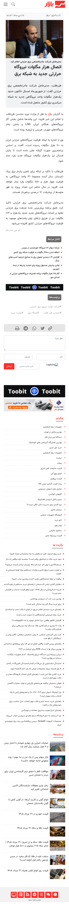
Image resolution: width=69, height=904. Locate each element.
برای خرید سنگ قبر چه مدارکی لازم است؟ (43, 604)
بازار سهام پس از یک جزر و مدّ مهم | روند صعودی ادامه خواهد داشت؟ (28, 759)
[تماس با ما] (48, 895)
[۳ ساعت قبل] (57, 775)
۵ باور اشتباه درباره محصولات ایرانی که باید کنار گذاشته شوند (35, 668)
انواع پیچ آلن (56, 473)
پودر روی (58, 525)
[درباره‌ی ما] (55, 895)
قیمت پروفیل (56, 478)
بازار (50, 114)
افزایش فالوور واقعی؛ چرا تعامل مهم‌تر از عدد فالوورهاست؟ (36, 620)
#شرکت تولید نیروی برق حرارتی (45, 307)
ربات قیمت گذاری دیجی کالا (50, 484)
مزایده (59, 458)
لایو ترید (58, 520)
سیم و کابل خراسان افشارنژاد (50, 499)
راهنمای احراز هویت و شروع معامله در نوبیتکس (41, 710)
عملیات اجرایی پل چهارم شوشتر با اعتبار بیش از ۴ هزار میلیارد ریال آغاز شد (26, 745)
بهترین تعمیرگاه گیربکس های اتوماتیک (45, 442)
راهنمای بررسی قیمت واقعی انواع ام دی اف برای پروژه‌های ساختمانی (32, 643)
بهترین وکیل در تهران (53, 432)
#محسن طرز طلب (52, 313)
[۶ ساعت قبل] (57, 831)
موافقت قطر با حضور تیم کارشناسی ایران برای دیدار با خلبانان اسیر (26, 773)
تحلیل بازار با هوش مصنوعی (50, 489)
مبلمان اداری (56, 509)
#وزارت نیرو (17, 313)
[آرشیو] (20, 895)
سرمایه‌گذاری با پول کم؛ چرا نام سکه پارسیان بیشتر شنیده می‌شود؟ (33, 564)
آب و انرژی (55, 15)
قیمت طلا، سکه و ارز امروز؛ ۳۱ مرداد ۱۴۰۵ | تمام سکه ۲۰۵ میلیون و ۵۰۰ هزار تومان (27, 844)
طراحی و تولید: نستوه (34, 900)
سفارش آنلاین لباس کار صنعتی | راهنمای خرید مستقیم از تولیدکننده (32, 584)
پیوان (59, 463)
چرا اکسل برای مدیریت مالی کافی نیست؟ (44, 504)
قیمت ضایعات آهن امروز (51, 468)
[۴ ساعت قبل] (57, 846)
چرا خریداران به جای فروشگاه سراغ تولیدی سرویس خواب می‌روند (33, 715)
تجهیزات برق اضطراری (52, 427)
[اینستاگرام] (41, 895)
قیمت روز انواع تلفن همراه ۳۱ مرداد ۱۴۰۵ (27, 871)
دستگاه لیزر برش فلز (53, 437)
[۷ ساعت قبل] (57, 746)
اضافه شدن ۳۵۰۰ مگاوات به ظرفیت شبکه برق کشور (36, 252)
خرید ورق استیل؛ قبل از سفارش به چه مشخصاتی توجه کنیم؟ (35, 554)
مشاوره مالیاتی (55, 530)
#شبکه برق (33, 313)
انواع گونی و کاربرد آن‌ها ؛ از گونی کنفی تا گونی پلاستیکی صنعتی (28, 801)
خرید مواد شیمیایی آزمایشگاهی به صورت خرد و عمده (38, 615)
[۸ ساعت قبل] (57, 789)
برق (47, 15)
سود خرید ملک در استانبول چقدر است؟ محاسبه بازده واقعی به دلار (33, 559)
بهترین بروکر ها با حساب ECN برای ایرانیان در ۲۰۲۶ (40, 649)
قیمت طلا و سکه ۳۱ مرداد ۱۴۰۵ (32, 828)
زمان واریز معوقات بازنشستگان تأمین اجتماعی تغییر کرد (30, 787)
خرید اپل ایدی (55, 447)
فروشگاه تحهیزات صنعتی (51, 515)
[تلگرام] (34, 895)
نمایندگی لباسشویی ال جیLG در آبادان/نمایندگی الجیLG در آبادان (33, 663)
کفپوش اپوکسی (55, 494)
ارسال (9, 366)
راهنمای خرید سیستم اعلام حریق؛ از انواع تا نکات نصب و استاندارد (33, 609)
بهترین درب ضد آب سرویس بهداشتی (45, 599)
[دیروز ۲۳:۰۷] (57, 760)
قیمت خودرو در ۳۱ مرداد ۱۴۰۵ (33, 814)
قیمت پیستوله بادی (53, 535)
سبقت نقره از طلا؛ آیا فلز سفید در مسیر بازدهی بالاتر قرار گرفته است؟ (29, 858)
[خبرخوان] (27, 895)
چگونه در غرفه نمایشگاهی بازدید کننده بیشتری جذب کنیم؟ (36, 579)
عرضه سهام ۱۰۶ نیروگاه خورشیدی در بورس (40, 248)
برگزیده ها (58, 545)
